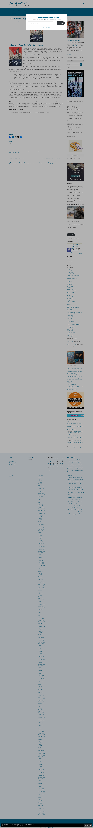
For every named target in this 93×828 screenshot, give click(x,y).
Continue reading (46, 27)
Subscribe (61, 23)
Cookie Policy (24, 825)
